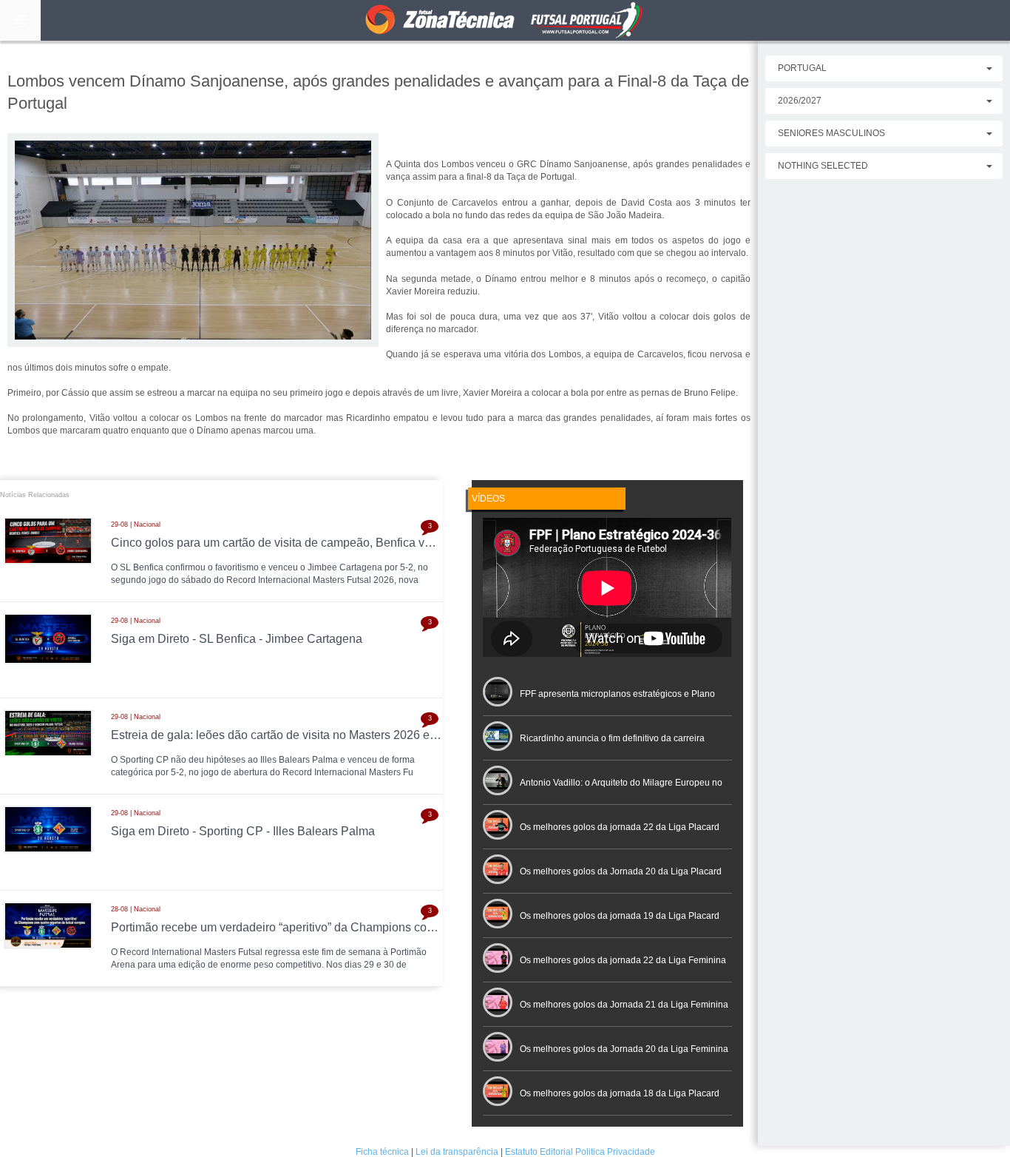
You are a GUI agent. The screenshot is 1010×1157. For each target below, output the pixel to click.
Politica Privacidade (615, 1152)
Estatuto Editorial (539, 1152)
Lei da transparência (457, 1152)
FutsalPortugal (505, 20)
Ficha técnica (382, 1152)
